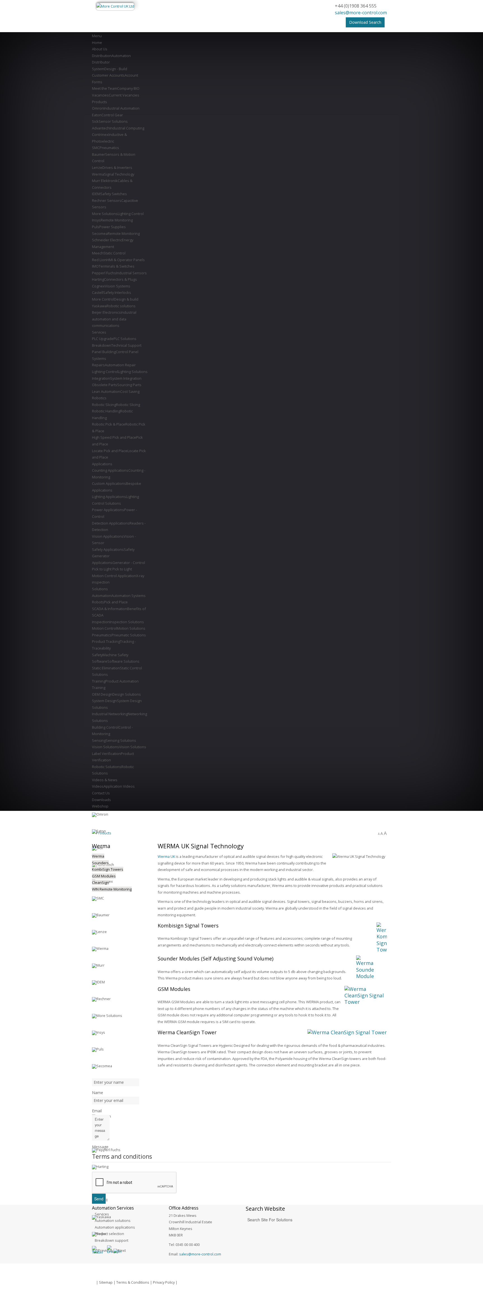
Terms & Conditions (132, 1282)
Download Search (365, 22)
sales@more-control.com (361, 13)
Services (102, 1214)
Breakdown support (111, 1240)
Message (100, 1146)
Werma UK (166, 856)
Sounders (100, 862)
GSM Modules (104, 876)
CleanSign (100, 882)
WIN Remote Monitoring (112, 889)
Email (97, 1110)
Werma (98, 856)
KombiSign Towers (107, 869)
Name (97, 1092)
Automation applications (115, 1227)
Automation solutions (113, 1220)
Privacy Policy (164, 1282)
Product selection (109, 1233)
